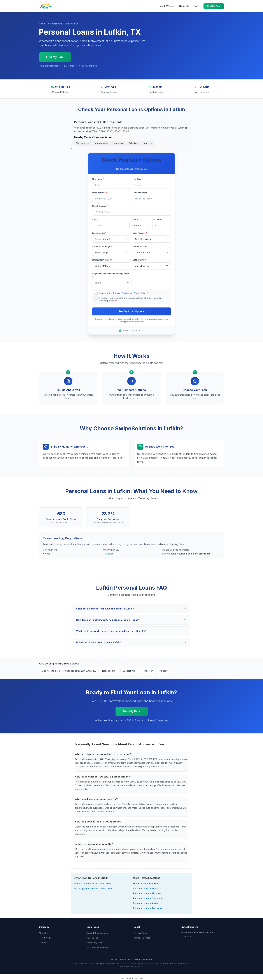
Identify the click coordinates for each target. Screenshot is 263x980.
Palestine (133, 143)
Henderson (118, 143)
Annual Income (141, 246)
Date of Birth (139, 260)
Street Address (100, 206)
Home (42, 23)
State (135, 219)
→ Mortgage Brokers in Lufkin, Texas (93, 888)
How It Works (166, 6)
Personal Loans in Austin (145, 903)
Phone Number (141, 192)
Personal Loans (54, 23)
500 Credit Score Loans (97, 947)
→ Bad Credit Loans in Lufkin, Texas (92, 883)
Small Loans (92, 938)
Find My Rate (213, 6)
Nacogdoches (83, 143)
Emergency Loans (94, 942)
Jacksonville (101, 143)
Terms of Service (121, 293)
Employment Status (102, 260)
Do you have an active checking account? (111, 275)
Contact (43, 942)
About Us (183, 6)
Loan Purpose (140, 233)
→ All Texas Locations (145, 883)
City (94, 219)
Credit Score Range (102, 246)
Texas (67, 23)
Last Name (138, 179)
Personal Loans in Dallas (145, 888)
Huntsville (147, 143)
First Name (98, 179)
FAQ (196, 6)
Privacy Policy (140, 293)
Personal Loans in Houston (147, 893)
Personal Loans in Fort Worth (148, 908)
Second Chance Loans (97, 933)
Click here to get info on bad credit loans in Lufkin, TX (69, 670)
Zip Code (157, 219)
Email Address (99, 192)
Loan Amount (99, 233)
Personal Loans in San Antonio (148, 898)
